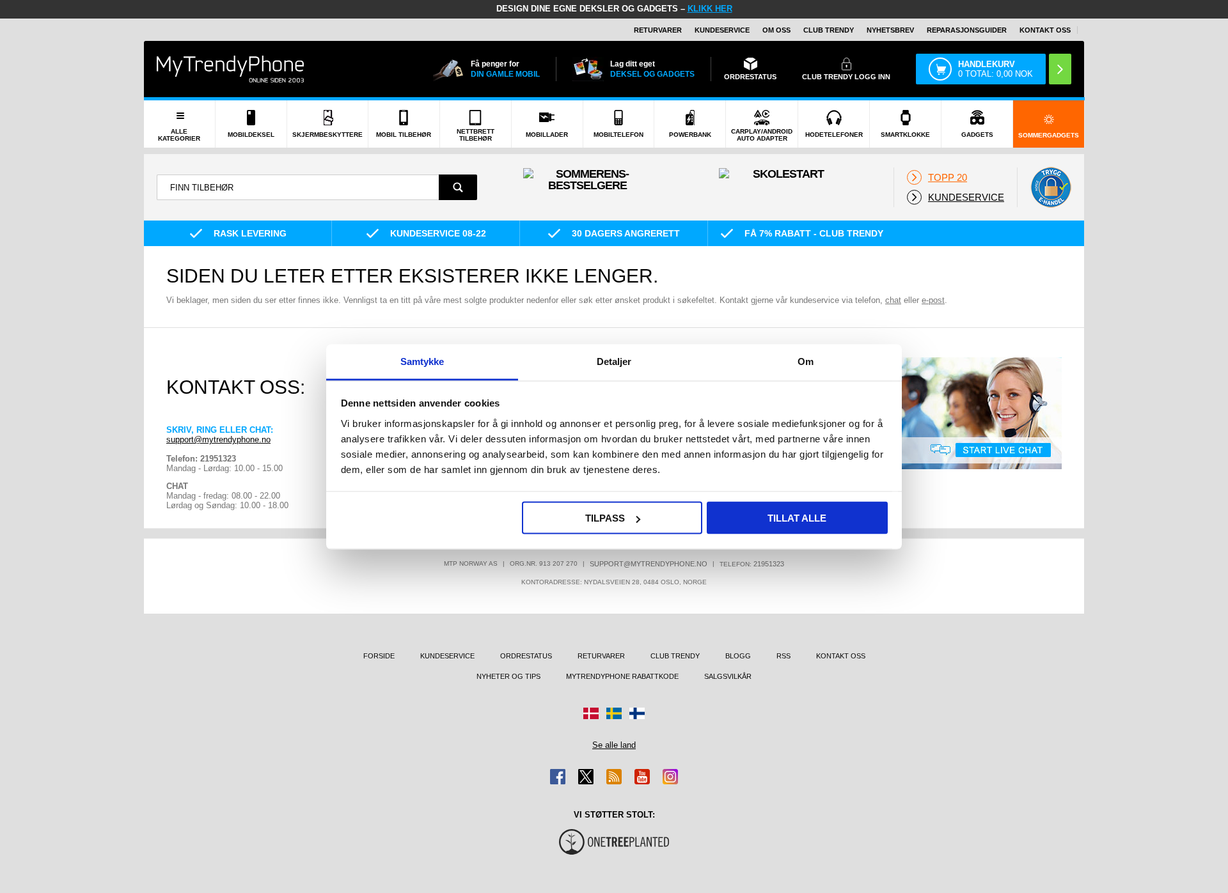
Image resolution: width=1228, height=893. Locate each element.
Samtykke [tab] (422, 360)
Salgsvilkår (728, 676)
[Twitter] (586, 776)
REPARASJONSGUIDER (967, 30)
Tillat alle (796, 518)
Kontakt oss (1045, 30)
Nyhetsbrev (890, 30)
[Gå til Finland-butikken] (637, 713)
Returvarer (658, 30)
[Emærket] (1050, 187)
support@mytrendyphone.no (218, 439)
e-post (933, 300)
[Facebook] (557, 776)
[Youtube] (642, 776)
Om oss (776, 30)
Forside (379, 656)
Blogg (738, 656)
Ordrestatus (526, 656)
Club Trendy (828, 30)
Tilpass (605, 518)
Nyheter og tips (508, 676)
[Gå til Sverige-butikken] (614, 713)
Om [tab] (806, 360)
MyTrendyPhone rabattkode (622, 676)
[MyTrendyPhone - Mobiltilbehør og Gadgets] (230, 69)
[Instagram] (670, 776)
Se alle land (614, 745)
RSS (783, 656)
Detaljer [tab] (614, 360)
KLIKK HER (710, 8)
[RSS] (614, 776)
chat (893, 300)
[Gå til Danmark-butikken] (591, 713)
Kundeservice (722, 30)
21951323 (768, 564)
